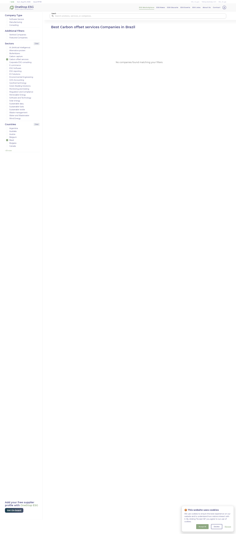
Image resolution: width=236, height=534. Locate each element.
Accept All (202, 527)
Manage (228, 527)
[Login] (224, 7)
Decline (217, 527)
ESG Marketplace (146, 7)
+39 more (8, 150)
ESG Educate (172, 7)
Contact (216, 7)
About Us (207, 7)
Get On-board (14, 510)
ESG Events (185, 7)
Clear (36, 43)
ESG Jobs (196, 7)
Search (54, 13)
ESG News (160, 7)
